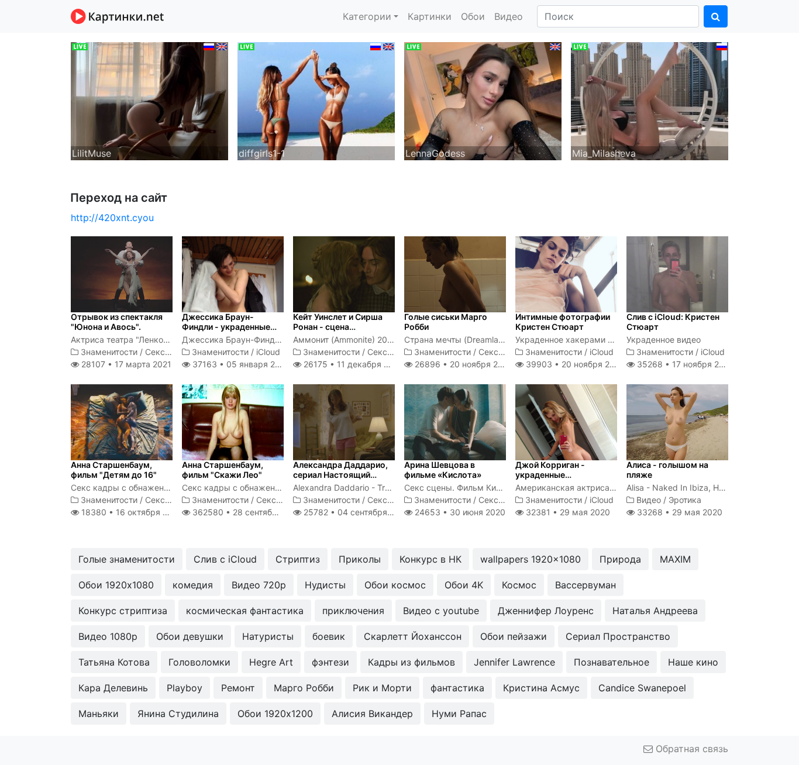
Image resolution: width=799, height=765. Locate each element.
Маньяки (98, 713)
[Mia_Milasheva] (649, 100)
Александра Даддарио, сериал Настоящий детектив (340, 475)
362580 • (247, 512)
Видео (508, 16)
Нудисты (325, 585)
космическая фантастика (245, 610)
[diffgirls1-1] (316, 100)
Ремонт (238, 688)
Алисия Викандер (372, 713)
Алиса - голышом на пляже (667, 470)
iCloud (268, 352)
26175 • (352, 364)
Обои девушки (189, 636)
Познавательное (611, 662)
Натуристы (268, 636)
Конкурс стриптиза (122, 610)
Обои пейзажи (513, 636)
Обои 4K (464, 585)
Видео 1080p (107, 636)
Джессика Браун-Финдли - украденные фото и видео (226, 327)
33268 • (678, 512)
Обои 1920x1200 (275, 713)
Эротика (685, 500)
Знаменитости (109, 352)
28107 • (125, 364)
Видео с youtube (441, 610)
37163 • (239, 364)
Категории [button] (367, 16)
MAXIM (675, 559)
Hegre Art (271, 662)
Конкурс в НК (430, 559)
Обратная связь (690, 748)
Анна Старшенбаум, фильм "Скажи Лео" (222, 470)
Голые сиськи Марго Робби (445, 322)
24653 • (458, 512)
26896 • (462, 364)
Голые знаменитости (126, 559)
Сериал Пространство (618, 636)
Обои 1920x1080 (116, 585)
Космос (519, 585)
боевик (328, 636)
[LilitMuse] (149, 100)
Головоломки (199, 662)
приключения (353, 610)
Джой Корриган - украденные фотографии (550, 475)
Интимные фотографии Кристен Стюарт (562, 322)
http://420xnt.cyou (112, 217)
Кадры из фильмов (411, 662)
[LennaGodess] (483, 100)
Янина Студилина (178, 713)
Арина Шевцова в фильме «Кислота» (442, 470)
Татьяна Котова (114, 662)
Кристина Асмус (541, 688)
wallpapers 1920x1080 (530, 559)
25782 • (355, 512)
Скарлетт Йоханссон (413, 636)
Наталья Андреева (655, 610)
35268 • (684, 364)
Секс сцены (169, 352)
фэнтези (330, 662)
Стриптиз (297, 559)
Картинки (430, 16)
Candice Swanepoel (642, 688)
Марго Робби (304, 688)
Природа (620, 559)
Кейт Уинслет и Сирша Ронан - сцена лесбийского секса (338, 327)
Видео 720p (259, 585)
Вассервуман (585, 585)
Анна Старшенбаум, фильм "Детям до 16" (114, 470)
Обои (473, 16)
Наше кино (693, 662)
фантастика (457, 688)
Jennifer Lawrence (514, 662)
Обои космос (395, 585)
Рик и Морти (382, 688)
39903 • (574, 364)
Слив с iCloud (225, 559)
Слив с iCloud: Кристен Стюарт (672, 322)
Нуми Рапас (459, 713)
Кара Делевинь (113, 688)
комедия (193, 585)
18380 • (130, 512)
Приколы (360, 559)
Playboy (184, 688)
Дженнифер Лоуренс (546, 610)
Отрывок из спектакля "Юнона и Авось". (117, 322)
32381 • (567, 512)
